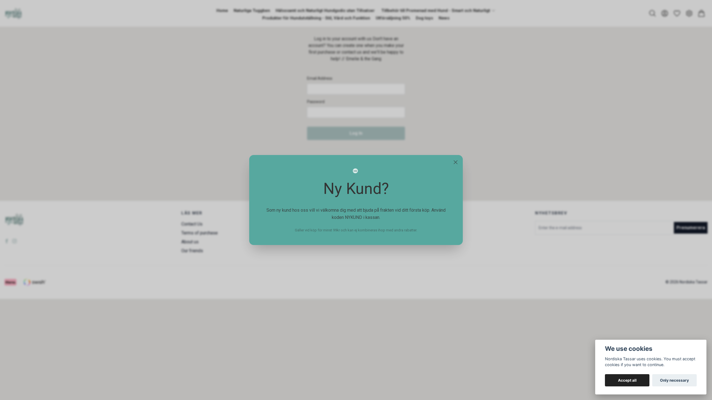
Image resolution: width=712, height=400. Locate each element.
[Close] (456, 162)
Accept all (627, 380)
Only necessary (674, 380)
